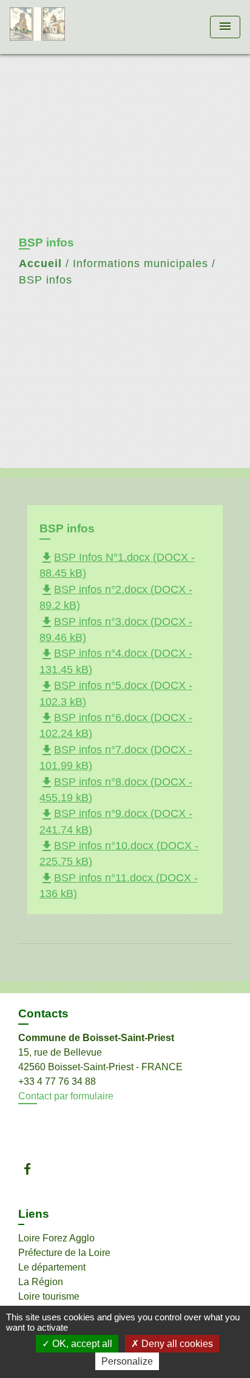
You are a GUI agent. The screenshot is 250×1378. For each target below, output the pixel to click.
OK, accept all (81, 1344)
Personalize (127, 1361)
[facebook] (33, 1168)
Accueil (40, 263)
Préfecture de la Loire (64, 1252)
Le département (52, 1267)
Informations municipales (140, 263)
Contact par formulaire (65, 1096)
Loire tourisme (48, 1296)
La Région (40, 1282)
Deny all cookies (176, 1344)
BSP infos (45, 280)
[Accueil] (55, 27)
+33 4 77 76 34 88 (57, 1081)
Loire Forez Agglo (56, 1238)
